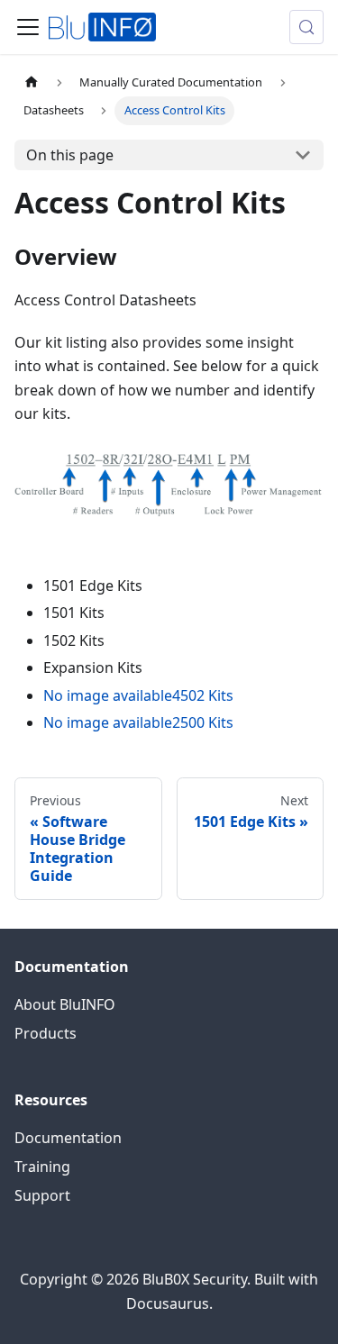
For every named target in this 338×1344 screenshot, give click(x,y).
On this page (70, 155)
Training (42, 1166)
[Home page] (31, 82)
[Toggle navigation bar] (27, 27)
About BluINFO (64, 1004)
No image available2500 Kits (138, 722)
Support (42, 1195)
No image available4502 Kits (138, 695)
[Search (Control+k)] (306, 27)
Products (45, 1033)
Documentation (68, 1138)
